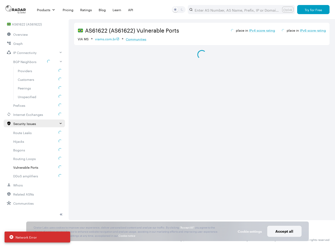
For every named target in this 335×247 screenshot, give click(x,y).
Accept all (284, 231)
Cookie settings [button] (250, 231)
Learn (117, 9)
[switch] (175, 9)
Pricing (68, 9)
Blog (102, 9)
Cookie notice (127, 235)
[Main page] (15, 9)
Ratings (86, 9)
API (130, 9)
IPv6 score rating (313, 30)
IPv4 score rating (262, 30)
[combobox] (236, 9)
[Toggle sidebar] (61, 214)
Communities (136, 38)
